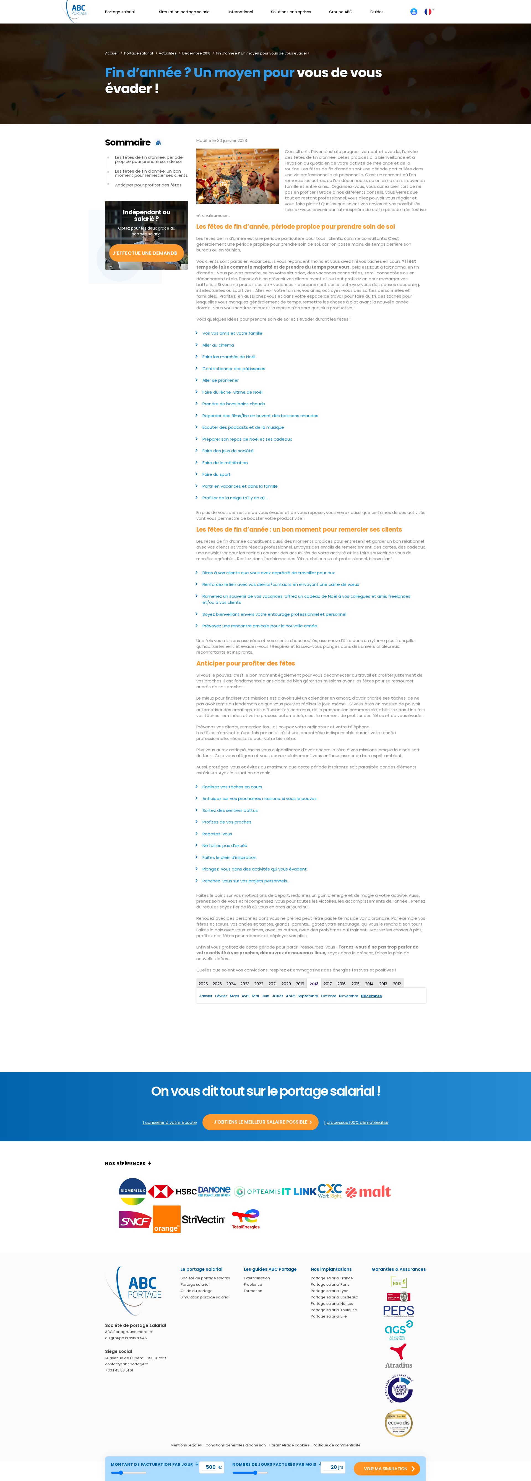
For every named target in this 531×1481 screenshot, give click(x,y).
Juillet (277, 996)
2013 (383, 984)
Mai (255, 996)
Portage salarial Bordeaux (334, 1297)
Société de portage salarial (205, 1278)
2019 (300, 984)
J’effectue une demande (144, 253)
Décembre (371, 996)
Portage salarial (195, 1284)
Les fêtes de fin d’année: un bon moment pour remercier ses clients (151, 173)
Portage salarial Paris (330, 1284)
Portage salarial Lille (329, 1316)
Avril (245, 996)
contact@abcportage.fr (126, 1364)
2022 (258, 984)
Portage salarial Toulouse (334, 1310)
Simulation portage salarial (205, 1297)
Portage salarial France (332, 1278)
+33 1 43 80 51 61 (119, 1370)
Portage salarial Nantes (332, 1303)
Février (221, 996)
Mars (234, 996)
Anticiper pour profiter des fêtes (148, 185)
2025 (217, 984)
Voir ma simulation (385, 1469)
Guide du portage (197, 1290)
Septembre (308, 996)
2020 (286, 984)
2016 (341, 984)
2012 (397, 984)
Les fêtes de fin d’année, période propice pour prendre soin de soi (149, 159)
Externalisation (257, 1278)
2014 (369, 984)
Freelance (253, 1284)
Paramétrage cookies (289, 1445)
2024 (231, 984)
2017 (328, 984)
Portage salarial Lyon (329, 1290)
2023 (244, 984)
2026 (203, 984)
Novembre (348, 996)
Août (290, 996)
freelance (383, 163)
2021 (273, 984)
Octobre (328, 996)
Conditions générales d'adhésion (235, 1445)
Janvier (205, 996)
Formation (253, 1290)
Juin (265, 996)
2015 (356, 984)
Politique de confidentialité (337, 1445)
